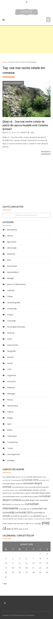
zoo (32, 523)
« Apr (4, 583)
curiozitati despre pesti (11, 496)
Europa (30, 516)
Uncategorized (13, 454)
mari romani (18, 519)
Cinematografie (13, 302)
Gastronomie (12, 345)
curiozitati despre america (12, 483)
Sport (9, 424)
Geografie (11, 351)
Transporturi (12, 442)
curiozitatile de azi (25, 509)
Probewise (30, 615)
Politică (10, 411)
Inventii (10, 357)
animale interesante (34, 477)
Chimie (10, 296)
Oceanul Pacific (39, 519)
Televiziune (12, 436)
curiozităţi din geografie (19, 516)
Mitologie (11, 393)
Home (4, 62)
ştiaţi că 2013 (12, 528)
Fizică (9, 339)
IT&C (9, 369)
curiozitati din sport (18, 504)
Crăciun (10, 314)
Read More (46, 151)
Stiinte (9, 430)
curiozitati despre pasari (40, 493)
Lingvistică (11, 375)
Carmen (23, 133)
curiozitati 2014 (30, 479)
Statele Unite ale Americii (16, 523)
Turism (10, 448)
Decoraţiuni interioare (16, 326)
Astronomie (12, 266)
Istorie (10, 363)
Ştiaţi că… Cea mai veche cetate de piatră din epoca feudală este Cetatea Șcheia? (25, 125)
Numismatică (12, 405)
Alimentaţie (12, 248)
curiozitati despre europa (29, 490)
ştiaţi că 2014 (23, 529)
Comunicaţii (12, 308)
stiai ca (28, 523)
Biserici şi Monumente (13, 83)
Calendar (11, 290)
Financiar (10, 333)
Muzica (10, 399)
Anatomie (11, 254)
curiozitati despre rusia (30, 500)
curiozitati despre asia (20, 487)
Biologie (10, 278)
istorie (11, 519)
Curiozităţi (11, 320)
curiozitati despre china (10, 490)
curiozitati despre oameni (21, 493)
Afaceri (10, 235)
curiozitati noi (39, 508)
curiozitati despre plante (29, 496)
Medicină (11, 387)
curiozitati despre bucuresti (38, 487)
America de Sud (21, 477)
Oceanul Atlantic (28, 519)
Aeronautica (12, 229)
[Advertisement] (26, 39)
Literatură (11, 381)
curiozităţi (8, 512)
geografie (37, 516)
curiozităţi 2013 (23, 512)
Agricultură (11, 241)
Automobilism (13, 272)
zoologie (38, 523)
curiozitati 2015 (44, 480)
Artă (9, 260)
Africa (4, 477)
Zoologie (11, 460)
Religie (10, 418)
